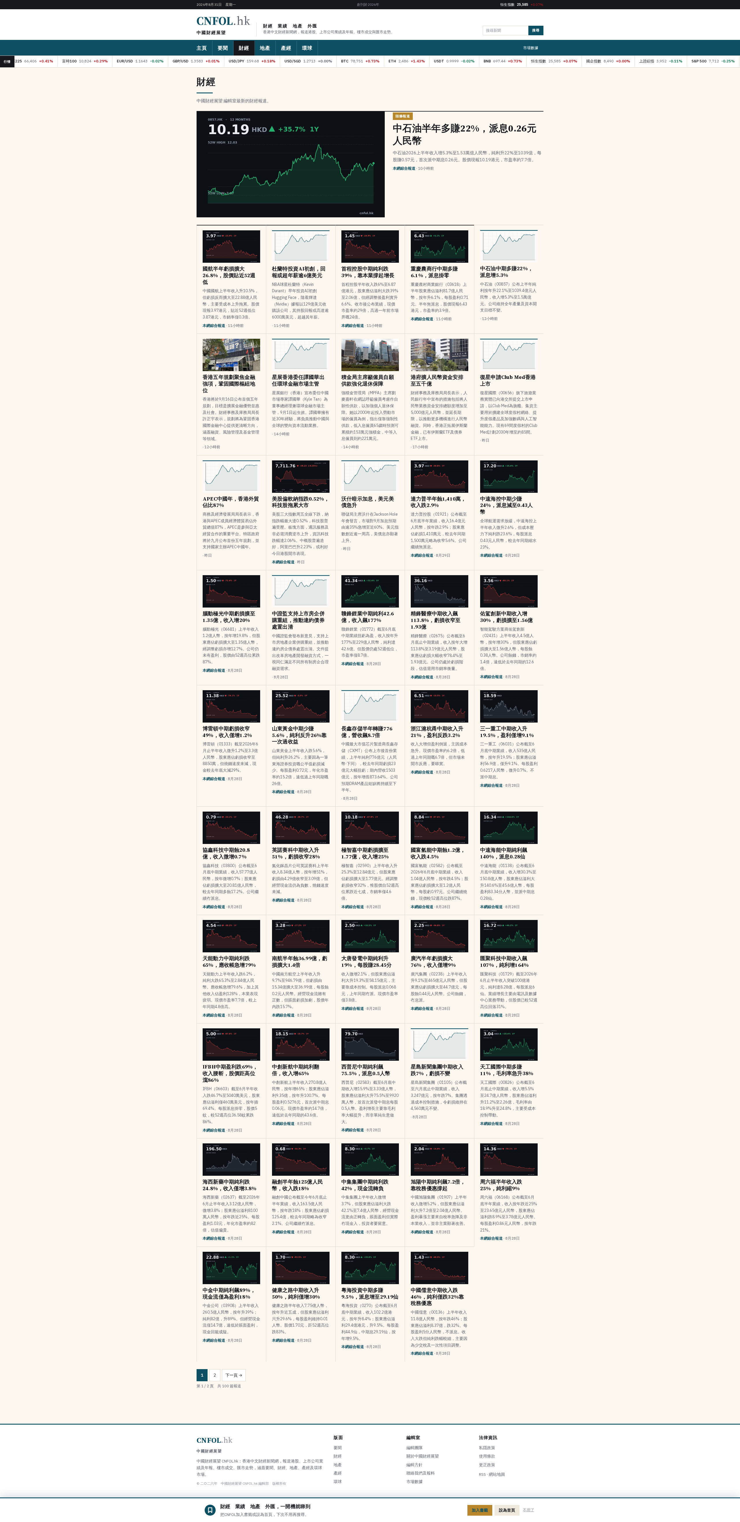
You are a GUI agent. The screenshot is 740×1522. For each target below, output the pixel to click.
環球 (307, 48)
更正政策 (487, 1464)
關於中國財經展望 (422, 1456)
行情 (7, 62)
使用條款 (487, 1456)
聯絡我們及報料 (420, 1473)
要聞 (223, 48)
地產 (265, 48)
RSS (482, 1474)
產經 (286, 48)
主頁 (202, 48)
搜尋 (536, 30)
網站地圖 (497, 1474)
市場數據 (530, 47)
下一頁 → (233, 1375)
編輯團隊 (414, 1447)
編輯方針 (414, 1464)
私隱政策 (487, 1447)
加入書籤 (480, 1510)
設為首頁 (507, 1510)
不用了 (528, 1510)
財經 (244, 48)
